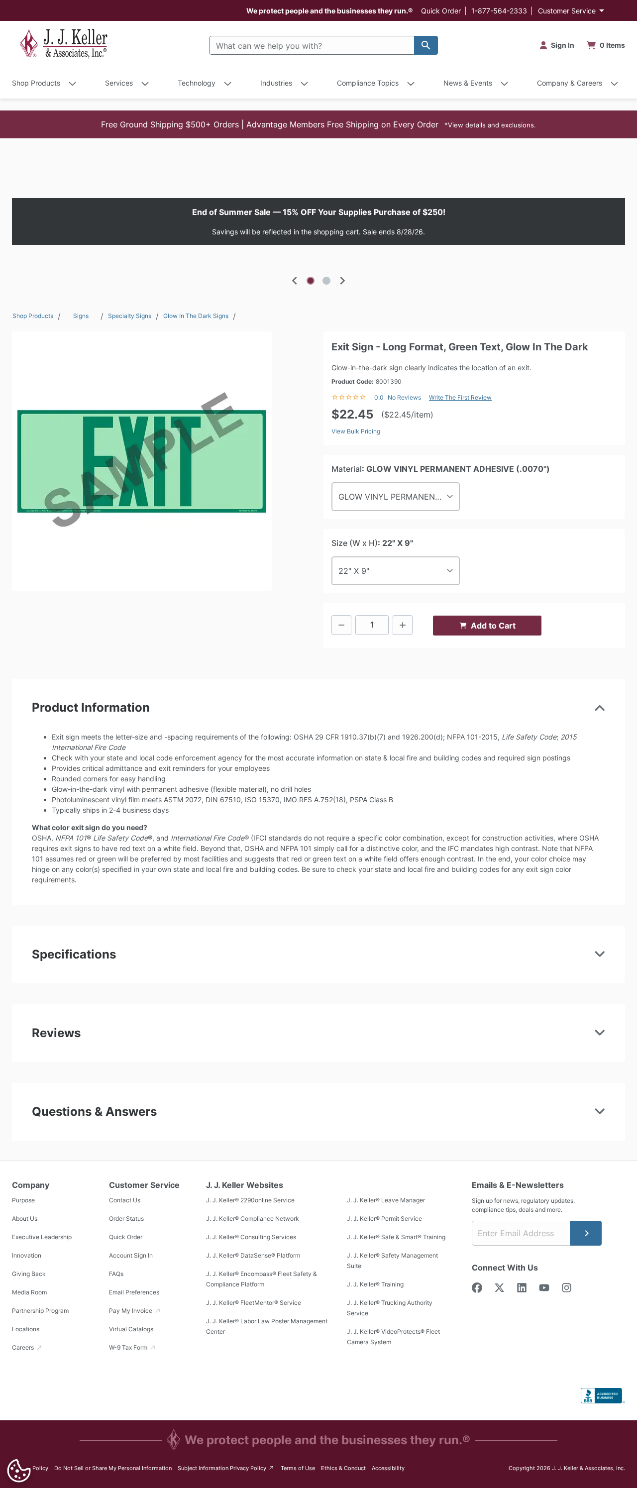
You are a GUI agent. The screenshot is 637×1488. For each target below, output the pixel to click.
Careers (23, 1347)
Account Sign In (131, 1255)
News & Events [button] (467, 83)
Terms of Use (298, 1468)
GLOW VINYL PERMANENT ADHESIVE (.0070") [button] (399, 497)
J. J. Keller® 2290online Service (250, 1200)
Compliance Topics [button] (368, 83)
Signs (81, 315)
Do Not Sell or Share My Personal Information (113, 1468)
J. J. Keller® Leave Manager (386, 1200)
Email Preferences (134, 1292)
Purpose (23, 1200)
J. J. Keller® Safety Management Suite (392, 1261)
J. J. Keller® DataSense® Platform (253, 1255)
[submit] (586, 1233)
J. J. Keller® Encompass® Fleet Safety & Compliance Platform (261, 1279)
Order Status (126, 1218)
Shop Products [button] (36, 83)
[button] (318, 124)
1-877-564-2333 (499, 10)
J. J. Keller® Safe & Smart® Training (396, 1237)
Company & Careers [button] (569, 83)
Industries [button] (276, 83)
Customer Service (567, 10)
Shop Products (32, 315)
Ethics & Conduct (343, 1468)
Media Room (29, 1292)
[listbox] (318, 221)
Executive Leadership (42, 1237)
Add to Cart (493, 626)
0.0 (379, 397)
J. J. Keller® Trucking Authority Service (389, 1308)
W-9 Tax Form (129, 1347)
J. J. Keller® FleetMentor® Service (253, 1302)
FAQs (116, 1273)
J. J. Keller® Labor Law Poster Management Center (266, 1326)
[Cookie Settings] (18, 1470)
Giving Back (29, 1273)
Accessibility (388, 1468)
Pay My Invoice (131, 1310)
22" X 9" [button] (353, 571)
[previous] (295, 281)
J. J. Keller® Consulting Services (251, 1237)
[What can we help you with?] (426, 45)
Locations (25, 1329)
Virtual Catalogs (131, 1329)
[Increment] (403, 625)
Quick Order (441, 10)
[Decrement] (341, 625)
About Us (24, 1218)
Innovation (26, 1255)
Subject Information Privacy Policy (226, 1468)
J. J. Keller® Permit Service (384, 1218)
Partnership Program (40, 1310)
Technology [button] (196, 83)
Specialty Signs (129, 315)
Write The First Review (460, 397)
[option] (318, 221)
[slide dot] (311, 281)
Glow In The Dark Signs (195, 315)
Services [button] (119, 83)
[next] (342, 281)
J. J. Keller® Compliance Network (252, 1218)
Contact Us (124, 1200)
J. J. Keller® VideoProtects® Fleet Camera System (393, 1337)
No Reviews (404, 397)
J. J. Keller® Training (375, 1284)
